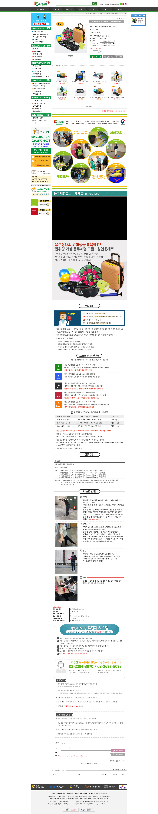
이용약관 (79, 801)
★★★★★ (85, 756)
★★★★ (77, 756)
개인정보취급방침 (88, 801)
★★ (65, 756)
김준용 (106, 801)
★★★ (70, 756)
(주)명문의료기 (59, 804)
